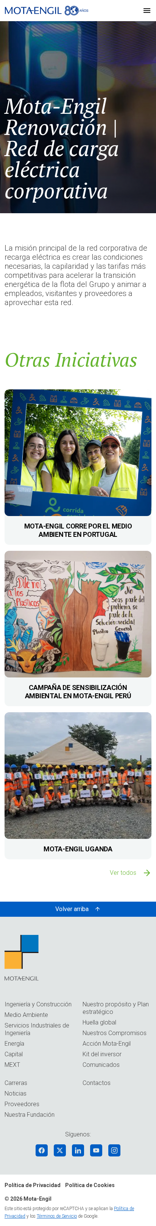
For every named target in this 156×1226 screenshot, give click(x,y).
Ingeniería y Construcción (38, 1004)
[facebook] (42, 1150)
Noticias (16, 1093)
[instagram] (114, 1150)
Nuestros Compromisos (115, 1033)
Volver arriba (72, 909)
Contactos (97, 1083)
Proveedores (22, 1104)
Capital (14, 1054)
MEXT (12, 1064)
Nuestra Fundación (30, 1114)
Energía (14, 1043)
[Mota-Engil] (47, 10)
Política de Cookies (90, 1185)
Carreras (16, 1083)
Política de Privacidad (33, 1185)
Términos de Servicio (57, 1216)
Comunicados (101, 1064)
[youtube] (96, 1150)
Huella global (99, 1022)
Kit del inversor (102, 1054)
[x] (60, 1150)
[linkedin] (78, 1150)
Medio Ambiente (26, 1014)
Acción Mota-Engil (107, 1043)
